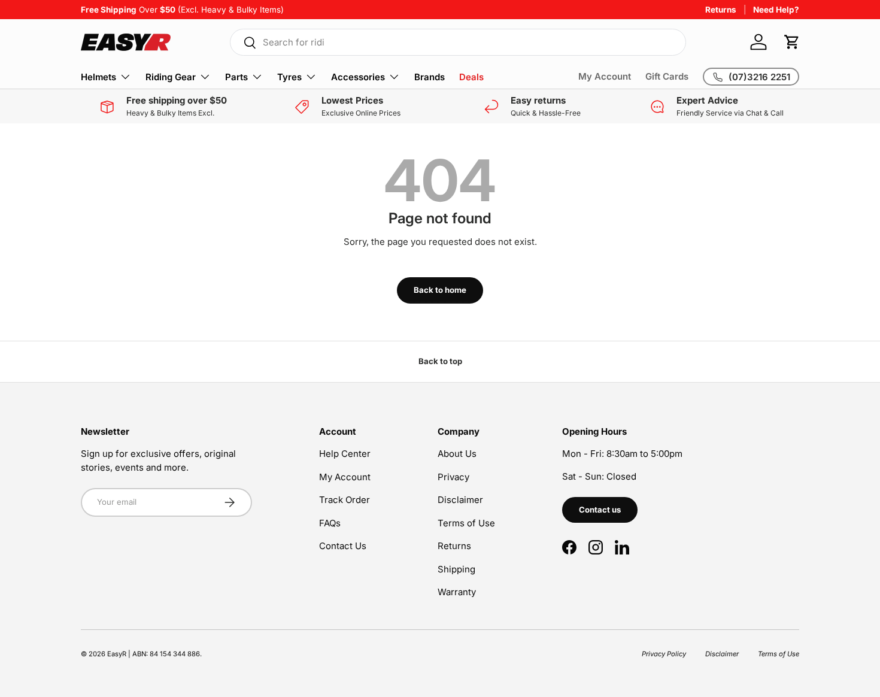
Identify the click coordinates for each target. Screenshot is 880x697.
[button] (792, 42)
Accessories (358, 77)
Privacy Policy (664, 654)
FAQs (330, 523)
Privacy (453, 477)
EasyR (116, 654)
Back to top (440, 361)
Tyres (289, 77)
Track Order (344, 499)
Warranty (457, 592)
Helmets (98, 77)
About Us (457, 453)
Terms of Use (466, 523)
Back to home (440, 290)
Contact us (600, 509)
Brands (429, 77)
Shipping (456, 569)
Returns (720, 9)
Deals (471, 77)
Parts (236, 77)
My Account (604, 76)
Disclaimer (460, 499)
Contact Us (342, 545)
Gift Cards (666, 76)
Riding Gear (170, 77)
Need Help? (776, 9)
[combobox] (458, 42)
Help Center (345, 453)
